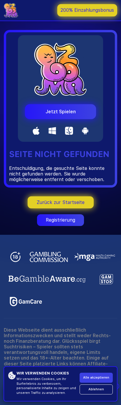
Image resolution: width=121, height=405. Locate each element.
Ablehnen (96, 389)
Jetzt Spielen (61, 111)
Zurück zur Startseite (61, 202)
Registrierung (60, 220)
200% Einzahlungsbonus (87, 10)
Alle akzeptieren (96, 377)
